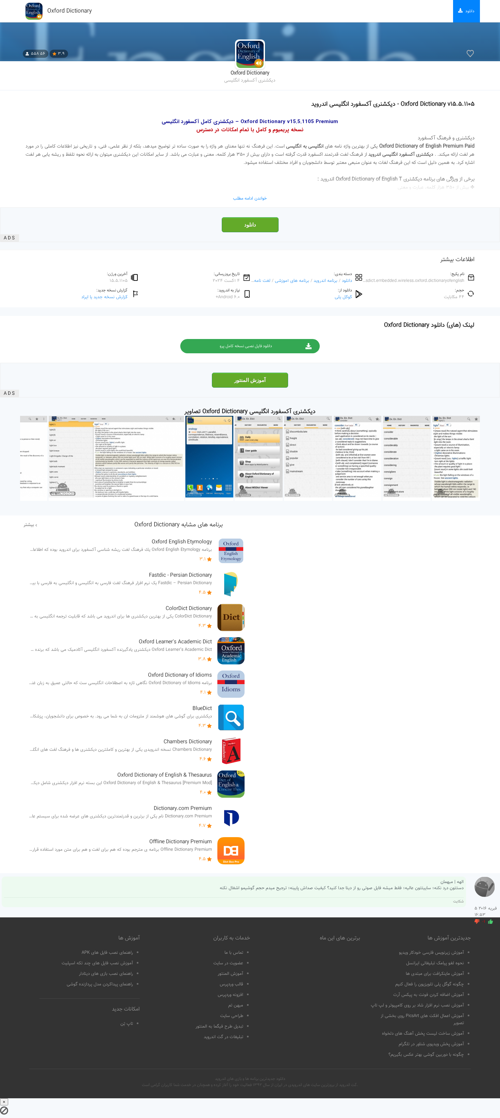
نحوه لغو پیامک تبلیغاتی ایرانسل (435, 963)
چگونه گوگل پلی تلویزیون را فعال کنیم (429, 984)
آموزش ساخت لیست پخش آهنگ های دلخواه (423, 1033)
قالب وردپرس (231, 984)
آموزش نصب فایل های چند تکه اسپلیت (97, 963)
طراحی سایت (231, 1016)
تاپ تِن (126, 1023)
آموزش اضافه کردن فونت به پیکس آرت (428, 995)
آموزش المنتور (250, 380)
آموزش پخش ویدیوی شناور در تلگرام (431, 1044)
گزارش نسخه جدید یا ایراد (104, 297)
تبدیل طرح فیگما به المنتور (219, 1026)
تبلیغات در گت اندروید (223, 1037)
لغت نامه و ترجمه (254, 280)
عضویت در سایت (228, 963)
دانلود (250, 224)
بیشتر (28, 525)
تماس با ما (233, 952)
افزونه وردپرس (230, 995)
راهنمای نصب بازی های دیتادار (106, 973)
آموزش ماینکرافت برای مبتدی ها (435, 973)
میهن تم (235, 1005)
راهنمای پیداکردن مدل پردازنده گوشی (100, 984)
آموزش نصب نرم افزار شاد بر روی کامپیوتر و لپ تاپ (417, 1005)
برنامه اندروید (325, 280)
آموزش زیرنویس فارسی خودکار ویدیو (431, 952)
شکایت (458, 901)
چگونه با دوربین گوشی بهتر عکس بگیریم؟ (426, 1054)
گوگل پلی (343, 297)
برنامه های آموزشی (292, 280)
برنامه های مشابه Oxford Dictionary (178, 525)
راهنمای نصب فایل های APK (107, 952)
